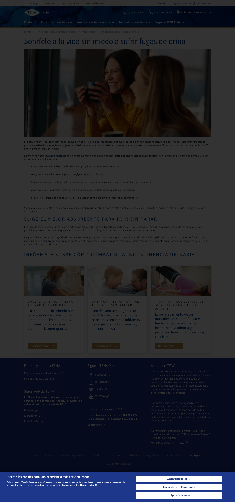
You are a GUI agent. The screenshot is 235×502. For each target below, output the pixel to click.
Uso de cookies (87, 485)
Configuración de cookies (179, 495)
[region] (117, 487)
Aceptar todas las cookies (178, 479)
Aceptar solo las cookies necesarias (179, 487)
